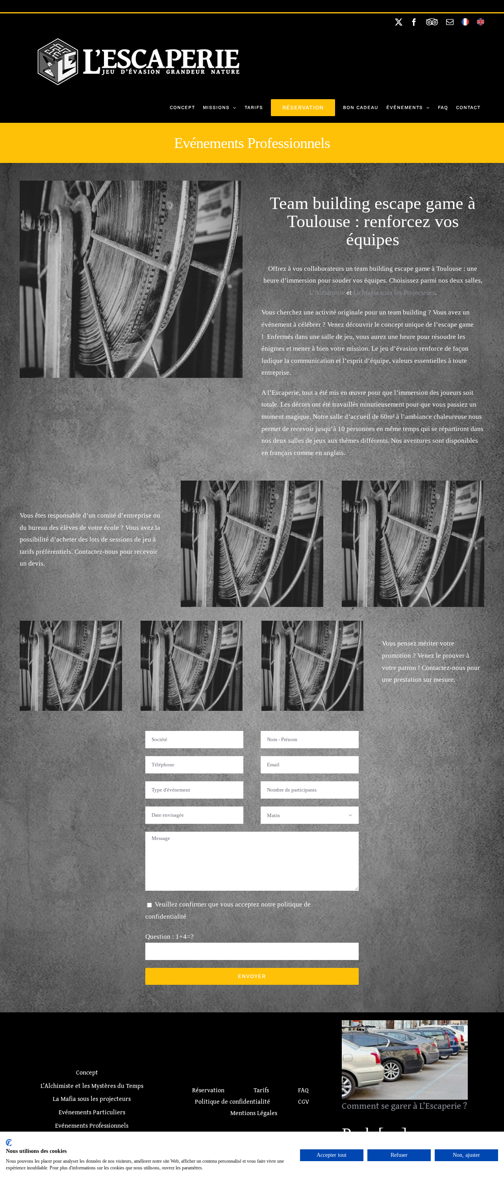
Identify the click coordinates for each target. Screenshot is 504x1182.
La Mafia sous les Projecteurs (394, 292)
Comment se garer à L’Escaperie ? (405, 1053)
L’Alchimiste (327, 292)
